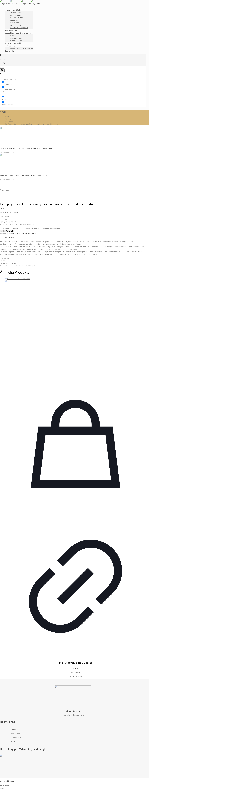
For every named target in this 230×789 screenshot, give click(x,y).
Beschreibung (10, 237)
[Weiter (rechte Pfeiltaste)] (3, 788)
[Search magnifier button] (2, 70)
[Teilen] (6, 785)
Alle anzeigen (5, 190)
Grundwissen (22, 233)
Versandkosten (15, 212)
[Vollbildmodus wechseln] (3, 785)
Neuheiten (9, 122)
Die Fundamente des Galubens (75, 662)
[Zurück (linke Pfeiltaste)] (1, 788)
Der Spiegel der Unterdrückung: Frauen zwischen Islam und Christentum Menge (30, 228)
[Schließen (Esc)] (8, 785)
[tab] (75, 237)
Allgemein (8, 119)
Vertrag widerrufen (7, 781)
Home (7, 116)
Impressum (15, 729)
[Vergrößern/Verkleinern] (1, 785)
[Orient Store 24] (20, 3)
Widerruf (14, 741)
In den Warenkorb (7, 231)
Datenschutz (15, 733)
